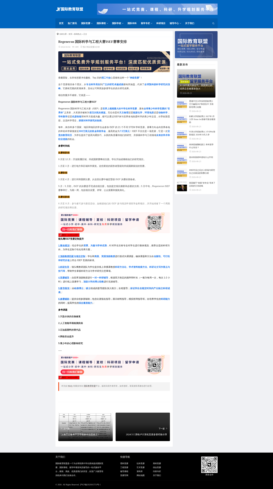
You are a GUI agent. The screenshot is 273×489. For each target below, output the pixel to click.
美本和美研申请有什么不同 (201, 157)
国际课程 (101, 23)
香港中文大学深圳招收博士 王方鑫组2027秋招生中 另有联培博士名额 (201, 104)
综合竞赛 (157, 467)
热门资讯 (72, 23)
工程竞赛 (124, 467)
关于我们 (189, 23)
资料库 (140, 471)
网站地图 (141, 475)
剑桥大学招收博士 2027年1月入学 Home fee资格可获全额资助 (202, 119)
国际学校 (116, 23)
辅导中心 (174, 23)
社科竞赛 (141, 463)
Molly (70, 386)
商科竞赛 (157, 463)
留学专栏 (145, 23)
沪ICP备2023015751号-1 (90, 485)
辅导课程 (124, 471)
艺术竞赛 (141, 467)
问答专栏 (157, 471)
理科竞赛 (124, 463)
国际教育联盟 (90, 386)
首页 (61, 23)
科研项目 (161, 23)
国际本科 (132, 23)
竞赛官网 (124, 475)
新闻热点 (77, 34)
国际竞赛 (85, 23)
